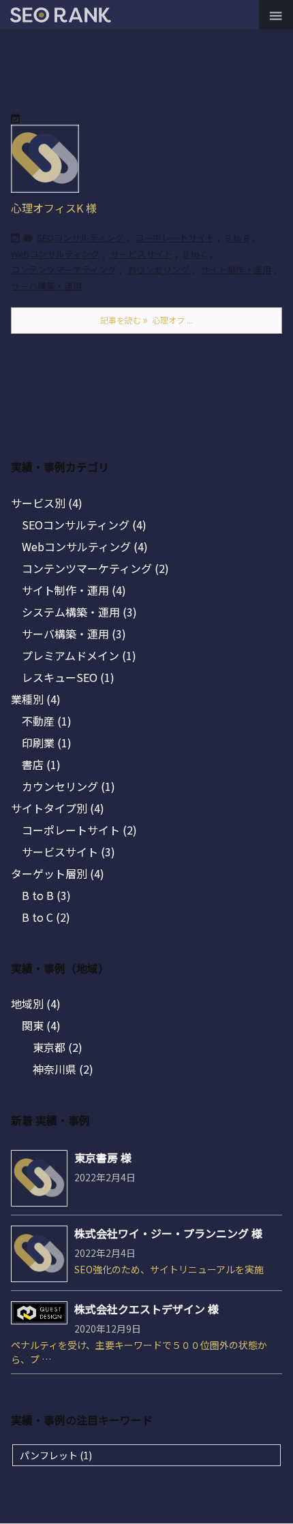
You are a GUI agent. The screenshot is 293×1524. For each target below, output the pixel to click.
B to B (237, 237)
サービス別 (46, 503)
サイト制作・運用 (235, 269)
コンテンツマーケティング (64, 269)
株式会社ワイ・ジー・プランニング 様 (168, 1233)
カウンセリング (158, 269)
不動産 (47, 721)
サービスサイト (141, 253)
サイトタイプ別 (57, 808)
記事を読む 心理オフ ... (146, 320)
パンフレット (56, 1455)
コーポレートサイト (175, 237)
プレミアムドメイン (79, 655)
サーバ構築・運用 (46, 285)
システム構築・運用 (79, 612)
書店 (41, 764)
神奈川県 (63, 1069)
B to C (195, 253)
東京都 (57, 1047)
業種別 (36, 699)
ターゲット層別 (57, 873)
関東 (41, 1025)
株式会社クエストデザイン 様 (146, 1309)
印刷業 (47, 742)
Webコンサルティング (55, 253)
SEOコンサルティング (80, 237)
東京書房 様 (103, 1157)
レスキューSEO (68, 677)
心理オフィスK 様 (54, 208)
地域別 (36, 1003)
